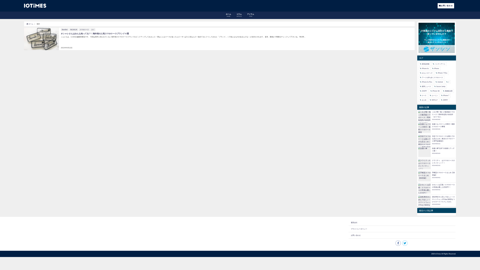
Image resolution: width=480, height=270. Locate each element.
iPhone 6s (425, 68)
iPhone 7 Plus (442, 73)
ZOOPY (424, 91)
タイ (92, 29)
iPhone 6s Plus (427, 82)
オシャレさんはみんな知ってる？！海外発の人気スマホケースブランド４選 (95, 33)
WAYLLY (435, 100)
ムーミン (435, 95)
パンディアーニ (440, 64)
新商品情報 (425, 64)
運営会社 (354, 222)
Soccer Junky (440, 86)
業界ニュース (426, 86)
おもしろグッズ (427, 73)
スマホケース (84, 29)
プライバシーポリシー (359, 229)
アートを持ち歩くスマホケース (432, 77)
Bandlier (65, 29)
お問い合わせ (447, 5)
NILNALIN (73, 29)
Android (440, 82)
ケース (424, 95)
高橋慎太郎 (448, 91)
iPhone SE (436, 91)
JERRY (445, 100)
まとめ (424, 100)
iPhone (436, 68)
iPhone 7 (446, 95)
